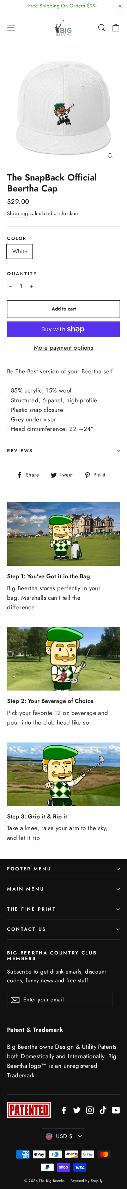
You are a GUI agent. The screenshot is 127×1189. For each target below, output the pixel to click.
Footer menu (29, 868)
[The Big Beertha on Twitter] (77, 1109)
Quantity (22, 273)
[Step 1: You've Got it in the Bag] (63, 534)
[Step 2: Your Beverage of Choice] (63, 659)
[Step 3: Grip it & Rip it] (63, 774)
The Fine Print (31, 909)
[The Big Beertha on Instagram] (90, 1109)
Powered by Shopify (87, 1180)
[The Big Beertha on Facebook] (64, 1109)
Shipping (17, 213)
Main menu (25, 889)
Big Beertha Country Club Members (52, 956)
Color (17, 238)
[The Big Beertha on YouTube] (116, 1109)
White (19, 251)
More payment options (63, 347)
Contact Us (26, 929)
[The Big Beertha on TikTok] (103, 1109)
